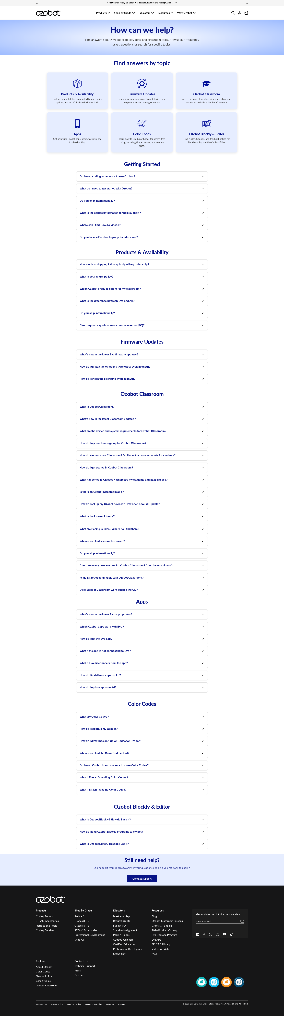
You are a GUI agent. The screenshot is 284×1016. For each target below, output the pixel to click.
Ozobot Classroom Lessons (167, 920)
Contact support (142, 878)
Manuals (121, 1004)
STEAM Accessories (47, 920)
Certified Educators (124, 944)
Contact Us (81, 961)
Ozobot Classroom (46, 985)
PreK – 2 (79, 916)
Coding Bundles (45, 930)
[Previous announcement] (37, 3)
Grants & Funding (162, 925)
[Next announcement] (247, 3)
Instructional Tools (46, 925)
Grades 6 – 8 (81, 925)
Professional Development (89, 934)
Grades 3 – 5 (81, 920)
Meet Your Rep (121, 916)
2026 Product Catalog (164, 930)
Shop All (79, 939)
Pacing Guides (121, 934)
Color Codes (43, 971)
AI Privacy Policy (74, 1004)
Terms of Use (41, 1004)
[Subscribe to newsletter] (242, 921)
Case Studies (43, 980)
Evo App (156, 939)
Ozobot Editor (44, 976)
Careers (78, 975)
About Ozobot (44, 966)
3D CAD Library (161, 944)
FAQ (154, 953)
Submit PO (119, 925)
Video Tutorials (160, 948)
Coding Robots (44, 916)
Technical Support (84, 965)
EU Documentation (93, 1004)
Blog (154, 916)
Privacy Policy (57, 1004)
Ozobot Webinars (123, 939)
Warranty (110, 1004)
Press (77, 970)
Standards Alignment (125, 930)
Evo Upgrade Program (164, 934)
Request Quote (121, 920)
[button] (233, 13)
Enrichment (119, 953)
